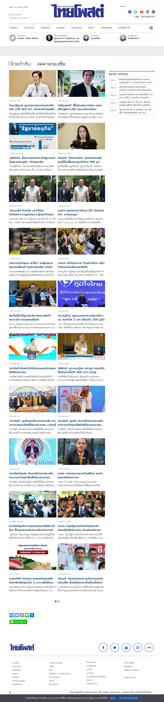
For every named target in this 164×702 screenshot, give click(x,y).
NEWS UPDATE (118, 74)
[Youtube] (142, 12)
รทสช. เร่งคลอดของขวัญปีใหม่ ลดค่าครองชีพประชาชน (80, 475)
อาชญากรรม (91, 666)
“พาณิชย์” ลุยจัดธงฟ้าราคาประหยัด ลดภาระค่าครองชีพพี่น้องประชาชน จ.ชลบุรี (32, 423)
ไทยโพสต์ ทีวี (124, 27)
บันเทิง (91, 27)
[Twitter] (136, 12)
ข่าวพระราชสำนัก (18, 680)
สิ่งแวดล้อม (53, 684)
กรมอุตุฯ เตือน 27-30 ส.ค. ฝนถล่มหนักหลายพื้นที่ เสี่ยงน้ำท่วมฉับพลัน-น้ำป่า (135, 104)
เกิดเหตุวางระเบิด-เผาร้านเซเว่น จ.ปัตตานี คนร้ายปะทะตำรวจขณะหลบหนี (135, 88)
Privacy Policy (130, 677)
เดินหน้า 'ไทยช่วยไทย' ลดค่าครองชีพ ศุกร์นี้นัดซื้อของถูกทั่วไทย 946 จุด (80, 160)
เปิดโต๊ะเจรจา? (134, 38)
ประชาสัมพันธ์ (54, 677)
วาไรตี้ (51, 666)
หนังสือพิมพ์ (106, 27)
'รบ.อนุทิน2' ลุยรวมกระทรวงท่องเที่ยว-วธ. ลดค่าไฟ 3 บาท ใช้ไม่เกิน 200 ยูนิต (81, 317)
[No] (161, 698)
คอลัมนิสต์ (45, 27)
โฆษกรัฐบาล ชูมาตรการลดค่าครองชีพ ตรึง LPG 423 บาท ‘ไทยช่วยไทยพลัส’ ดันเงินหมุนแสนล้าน (32, 109)
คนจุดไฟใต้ (95, 38)
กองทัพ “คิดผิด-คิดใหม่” (28, 38)
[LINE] (149, 647)
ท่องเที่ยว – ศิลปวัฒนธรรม (60, 673)
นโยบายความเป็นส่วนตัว (128, 698)
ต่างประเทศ (76, 27)
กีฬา (50, 670)
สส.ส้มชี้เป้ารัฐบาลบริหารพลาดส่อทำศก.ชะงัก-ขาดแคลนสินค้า (30, 317)
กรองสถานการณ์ (56, 663)
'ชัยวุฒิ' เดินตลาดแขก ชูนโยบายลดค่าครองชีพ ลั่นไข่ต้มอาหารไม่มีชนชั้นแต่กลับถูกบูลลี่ (80, 582)
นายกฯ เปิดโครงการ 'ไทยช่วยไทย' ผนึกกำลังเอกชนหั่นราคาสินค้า (81, 265)
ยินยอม (113, 698)
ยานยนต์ (89, 673)
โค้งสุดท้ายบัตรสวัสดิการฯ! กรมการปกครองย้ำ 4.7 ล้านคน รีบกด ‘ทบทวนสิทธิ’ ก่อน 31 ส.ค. (136, 81)
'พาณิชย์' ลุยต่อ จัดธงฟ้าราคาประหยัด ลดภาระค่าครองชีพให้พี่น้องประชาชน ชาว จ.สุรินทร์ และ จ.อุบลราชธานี (80, 425)
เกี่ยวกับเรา (128, 666)
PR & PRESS (129, 663)
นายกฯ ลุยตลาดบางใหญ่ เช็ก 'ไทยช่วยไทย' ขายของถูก (81, 212)
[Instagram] (147, 12)
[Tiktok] (153, 12)
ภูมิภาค (52, 680)
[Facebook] (130, 12)
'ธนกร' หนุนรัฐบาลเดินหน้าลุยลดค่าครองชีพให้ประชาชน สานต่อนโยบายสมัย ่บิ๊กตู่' (79, 530)
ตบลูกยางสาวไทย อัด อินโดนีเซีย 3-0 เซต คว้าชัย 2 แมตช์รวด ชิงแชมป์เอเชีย (135, 96)
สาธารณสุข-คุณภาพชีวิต (96, 676)
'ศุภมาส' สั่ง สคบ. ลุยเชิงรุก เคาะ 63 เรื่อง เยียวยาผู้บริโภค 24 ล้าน (135, 111)
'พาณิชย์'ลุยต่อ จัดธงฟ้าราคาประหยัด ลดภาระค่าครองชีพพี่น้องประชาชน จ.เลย (31, 477)
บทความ (15, 673)
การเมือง (14, 27)
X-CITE (89, 669)
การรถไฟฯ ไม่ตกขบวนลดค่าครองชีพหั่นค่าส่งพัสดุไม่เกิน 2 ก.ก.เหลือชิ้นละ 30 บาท (31, 582)
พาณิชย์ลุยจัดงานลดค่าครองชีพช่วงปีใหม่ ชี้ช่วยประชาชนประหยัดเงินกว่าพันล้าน (32, 530)
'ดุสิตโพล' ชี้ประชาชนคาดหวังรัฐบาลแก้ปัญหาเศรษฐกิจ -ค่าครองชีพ (32, 160)
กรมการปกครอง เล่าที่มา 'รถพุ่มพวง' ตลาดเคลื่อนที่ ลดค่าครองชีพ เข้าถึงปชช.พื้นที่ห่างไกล (31, 267)
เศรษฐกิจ (61, 27)
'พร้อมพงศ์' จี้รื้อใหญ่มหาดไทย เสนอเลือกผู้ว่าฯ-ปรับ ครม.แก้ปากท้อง (80, 107)
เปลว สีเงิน (29, 27)
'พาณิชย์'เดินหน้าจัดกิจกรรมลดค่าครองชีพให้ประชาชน (32, 370)
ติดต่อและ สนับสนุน (131, 670)
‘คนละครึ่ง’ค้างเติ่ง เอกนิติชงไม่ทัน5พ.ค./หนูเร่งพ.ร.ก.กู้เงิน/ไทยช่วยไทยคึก (32, 214)
